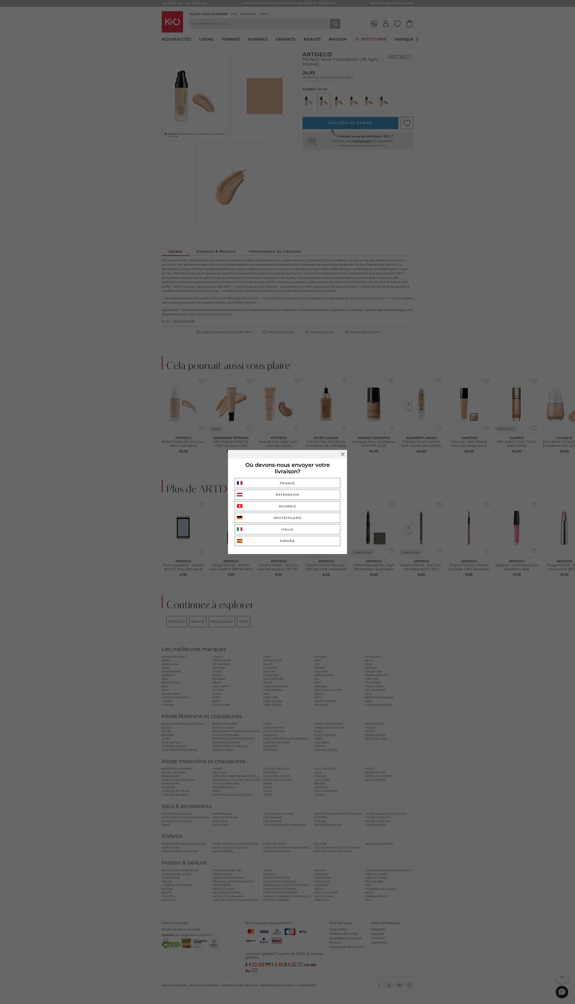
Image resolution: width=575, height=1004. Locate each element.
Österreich (287, 494)
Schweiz (287, 506)
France (287, 483)
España (287, 541)
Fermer (342, 454)
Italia (287, 529)
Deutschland (288, 517)
